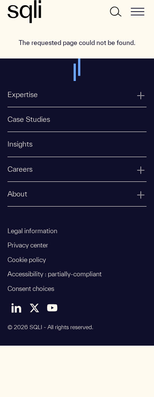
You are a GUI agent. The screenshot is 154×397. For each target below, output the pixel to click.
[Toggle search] (115, 12)
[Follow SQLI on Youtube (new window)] (52, 308)
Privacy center (27, 245)
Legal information (32, 230)
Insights (20, 144)
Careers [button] (20, 169)
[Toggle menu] (138, 12)
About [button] (17, 194)
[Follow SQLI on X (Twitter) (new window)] (34, 308)
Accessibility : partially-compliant (54, 273)
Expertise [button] (22, 94)
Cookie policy (26, 259)
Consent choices (30, 288)
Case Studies (28, 119)
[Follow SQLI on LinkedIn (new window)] (16, 308)
